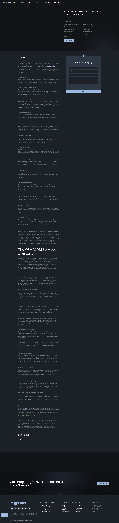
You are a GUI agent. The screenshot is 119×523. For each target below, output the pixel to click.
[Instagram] (12, 508)
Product (15, 2)
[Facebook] (15, 508)
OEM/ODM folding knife (28, 408)
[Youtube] (18, 508)
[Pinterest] (25, 508)
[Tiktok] (22, 508)
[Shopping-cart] (29, 508)
